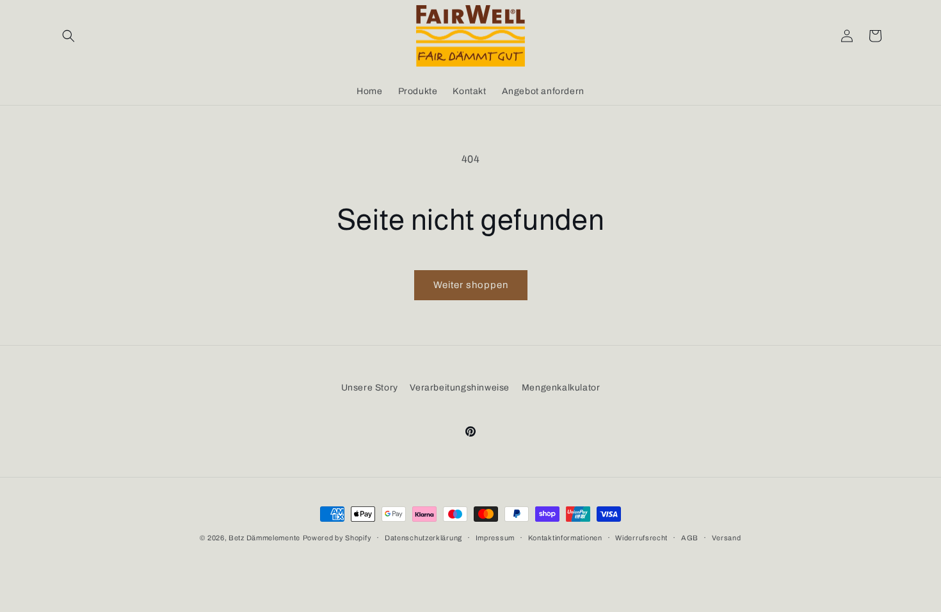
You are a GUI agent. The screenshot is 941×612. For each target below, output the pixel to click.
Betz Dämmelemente (264, 538)
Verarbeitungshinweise (460, 387)
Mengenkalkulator (561, 387)
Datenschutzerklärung (423, 538)
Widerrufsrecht (641, 538)
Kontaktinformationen (565, 538)
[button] (68, 36)
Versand (726, 538)
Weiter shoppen (470, 285)
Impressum (495, 538)
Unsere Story (369, 387)
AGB (689, 538)
